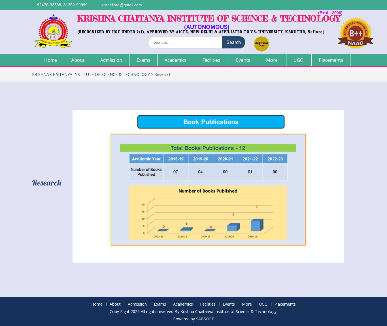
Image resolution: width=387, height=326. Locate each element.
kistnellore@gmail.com (121, 5)
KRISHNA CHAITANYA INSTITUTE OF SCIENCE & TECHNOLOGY (208, 19)
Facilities (211, 60)
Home (50, 60)
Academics (175, 60)
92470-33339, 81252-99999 (62, 5)
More (272, 60)
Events (243, 60)
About (77, 60)
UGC (298, 60)
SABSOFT (205, 318)
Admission (111, 60)
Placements (331, 60)
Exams (143, 60)
